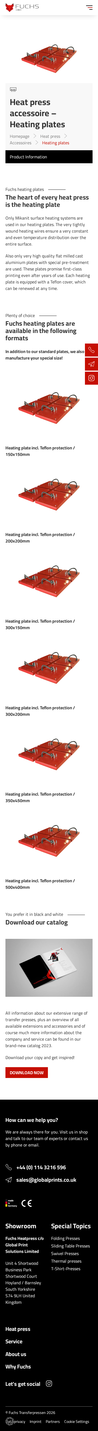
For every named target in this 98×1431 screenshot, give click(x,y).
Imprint (35, 1421)
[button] (10, 1421)
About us (15, 1354)
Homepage (19, 136)
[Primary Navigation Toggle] (89, 7)
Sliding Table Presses (70, 1246)
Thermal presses (66, 1261)
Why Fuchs (18, 1366)
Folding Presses (65, 1238)
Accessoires (20, 143)
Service (13, 1341)
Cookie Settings (76, 1421)
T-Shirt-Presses (65, 1269)
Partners (53, 1421)
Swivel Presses (65, 1253)
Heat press (50, 136)
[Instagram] (49, 1384)
